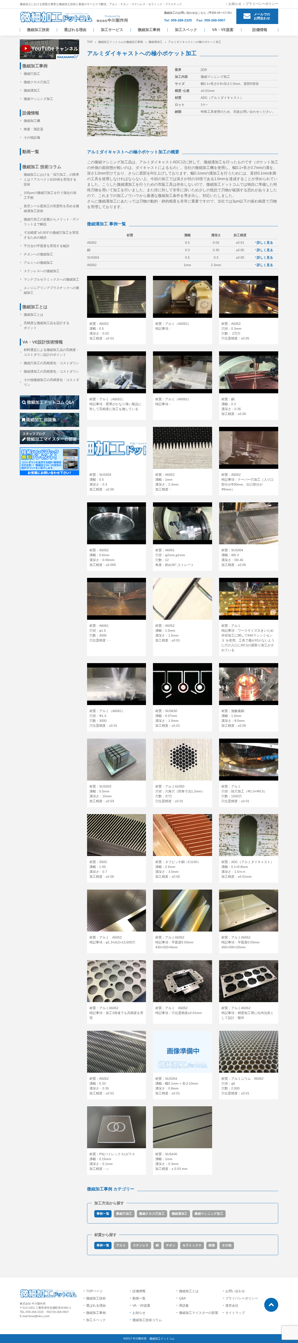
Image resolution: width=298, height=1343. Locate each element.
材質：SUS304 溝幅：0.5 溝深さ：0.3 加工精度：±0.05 (101, 482)
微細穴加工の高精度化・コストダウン (51, 363)
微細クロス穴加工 (152, 1213)
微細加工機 (32, 121)
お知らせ (234, 4)
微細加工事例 (149, 30)
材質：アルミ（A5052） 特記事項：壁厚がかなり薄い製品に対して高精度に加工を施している (115, 404)
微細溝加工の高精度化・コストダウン (51, 371)
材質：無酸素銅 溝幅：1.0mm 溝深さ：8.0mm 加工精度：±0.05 (233, 718)
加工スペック (186, 30)
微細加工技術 (38, 30)
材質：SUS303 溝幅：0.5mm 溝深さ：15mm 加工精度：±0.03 (101, 794)
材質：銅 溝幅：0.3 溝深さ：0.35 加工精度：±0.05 (233, 406)
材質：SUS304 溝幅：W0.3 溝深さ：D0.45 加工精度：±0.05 (233, 557)
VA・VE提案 (223, 30)
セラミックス (192, 1245)
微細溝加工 (156, 42)
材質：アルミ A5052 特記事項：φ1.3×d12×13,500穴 (112, 939)
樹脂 (212, 1245)
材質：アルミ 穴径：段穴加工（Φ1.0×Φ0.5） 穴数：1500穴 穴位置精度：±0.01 (244, 794)
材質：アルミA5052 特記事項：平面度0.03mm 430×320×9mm (176, 942)
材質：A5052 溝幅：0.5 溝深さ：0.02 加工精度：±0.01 (101, 331)
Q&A (182, 1298)
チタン (171, 1245)
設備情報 (259, 30)
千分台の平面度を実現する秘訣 (46, 246)
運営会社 (231, 1305)
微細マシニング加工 (209, 1213)
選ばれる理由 (75, 30)
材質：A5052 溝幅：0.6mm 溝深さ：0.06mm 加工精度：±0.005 (102, 557)
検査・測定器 (33, 129)
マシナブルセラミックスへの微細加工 (51, 279)
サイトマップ (235, 1313)
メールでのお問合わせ (262, 16)
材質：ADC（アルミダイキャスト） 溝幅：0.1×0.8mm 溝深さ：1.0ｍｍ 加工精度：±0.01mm (247, 869)
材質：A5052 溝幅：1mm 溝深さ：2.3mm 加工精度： (167, 482)
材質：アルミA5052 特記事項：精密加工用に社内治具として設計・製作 (247, 1013)
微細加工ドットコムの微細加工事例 (120, 42)
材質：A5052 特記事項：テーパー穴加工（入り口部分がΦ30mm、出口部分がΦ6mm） (247, 482)
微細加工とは (33, 314)
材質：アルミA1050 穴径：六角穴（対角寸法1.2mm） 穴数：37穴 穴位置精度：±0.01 (180, 794)
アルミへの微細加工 (38, 262)
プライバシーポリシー (262, 4)
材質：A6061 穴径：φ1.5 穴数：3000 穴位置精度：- (99, 633)
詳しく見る (265, 242)
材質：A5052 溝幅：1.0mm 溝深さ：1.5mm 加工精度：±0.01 (167, 633)
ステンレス (141, 1245)
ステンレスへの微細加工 (42, 271)
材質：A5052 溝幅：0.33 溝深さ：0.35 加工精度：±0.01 (101, 1086)
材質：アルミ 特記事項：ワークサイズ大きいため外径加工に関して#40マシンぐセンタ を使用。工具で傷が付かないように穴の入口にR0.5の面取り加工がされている (247, 638)
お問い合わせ (235, 1291)
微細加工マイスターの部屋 (198, 1313)
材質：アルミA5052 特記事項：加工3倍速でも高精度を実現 (116, 1013)
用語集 (184, 1305)
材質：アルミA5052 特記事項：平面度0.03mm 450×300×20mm (242, 942)
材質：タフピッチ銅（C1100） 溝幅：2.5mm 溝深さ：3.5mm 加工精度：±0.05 (178, 869)
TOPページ (94, 1291)
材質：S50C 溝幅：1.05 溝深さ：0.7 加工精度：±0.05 (101, 869)
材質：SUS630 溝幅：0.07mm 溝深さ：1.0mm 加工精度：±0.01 (167, 718)
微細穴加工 (124, 1213)
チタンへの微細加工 (38, 254)
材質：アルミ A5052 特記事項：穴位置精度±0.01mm (178, 1010)
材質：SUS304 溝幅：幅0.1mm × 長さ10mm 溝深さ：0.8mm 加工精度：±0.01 (176, 1086)
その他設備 (32, 137)
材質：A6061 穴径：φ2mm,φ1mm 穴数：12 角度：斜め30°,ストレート (174, 557)
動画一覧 (30, 151)
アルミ (121, 1245)
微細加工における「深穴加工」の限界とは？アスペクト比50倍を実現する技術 (51, 179)
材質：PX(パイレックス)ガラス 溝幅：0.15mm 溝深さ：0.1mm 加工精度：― (112, 1161)
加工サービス (112, 30)
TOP (90, 42)
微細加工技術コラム (147, 1320)
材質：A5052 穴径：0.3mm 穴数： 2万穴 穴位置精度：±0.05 (235, 331)
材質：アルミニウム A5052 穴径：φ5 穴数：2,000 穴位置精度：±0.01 (242, 1086)
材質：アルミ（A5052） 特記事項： (173, 326)
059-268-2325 (181, 20)
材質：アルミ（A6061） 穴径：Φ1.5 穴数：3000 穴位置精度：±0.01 (107, 718)
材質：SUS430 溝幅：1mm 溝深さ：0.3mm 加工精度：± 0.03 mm (171, 1161)
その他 (226, 1245)
